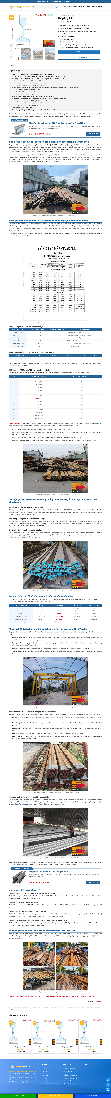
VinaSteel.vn (48, 933)
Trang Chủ (66, 6)
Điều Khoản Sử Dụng (70, 1075)
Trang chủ (62, 15)
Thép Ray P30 (43, 1047)
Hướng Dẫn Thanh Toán (71, 1072)
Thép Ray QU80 (20, 1047)
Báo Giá (89, 6)
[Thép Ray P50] (91, 1032)
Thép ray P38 (13, 114)
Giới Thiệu (74, 6)
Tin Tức (94, 6)
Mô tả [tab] (11, 65)
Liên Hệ (100, 6)
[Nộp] (56, 6)
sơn (22, 864)
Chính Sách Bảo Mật (70, 1068)
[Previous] (12, 30)
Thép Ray (79, 15)
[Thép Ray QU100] (67, 1032)
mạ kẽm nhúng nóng (18, 804)
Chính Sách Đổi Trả (70, 1084)
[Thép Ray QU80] (20, 1032)
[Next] (51, 30)
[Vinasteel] (19, 7)
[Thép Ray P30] (44, 1032)
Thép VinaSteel (44, 116)
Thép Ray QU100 (67, 1047)
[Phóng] (11, 45)
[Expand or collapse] (100, 71)
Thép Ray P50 (90, 1047)
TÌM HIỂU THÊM (93, 134)
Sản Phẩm (81, 6)
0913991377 (73, 1)
